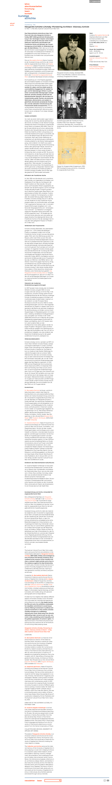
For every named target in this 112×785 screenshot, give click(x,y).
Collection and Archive (37, 584)
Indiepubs (33, 420)
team (27, 11)
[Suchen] (60, 781)
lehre (27, 4)
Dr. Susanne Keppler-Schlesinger (35, 707)
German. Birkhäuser (31, 662)
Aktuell (12, 23)
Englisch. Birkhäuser (39, 418)
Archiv (12, 25)
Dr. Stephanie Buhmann (32, 423)
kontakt (28, 13)
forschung (29, 9)
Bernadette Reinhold (36, 60)
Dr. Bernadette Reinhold (32, 390)
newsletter (30, 780)
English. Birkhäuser (47, 662)
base (39, 780)
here (96, 46)
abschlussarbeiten (33, 6)
